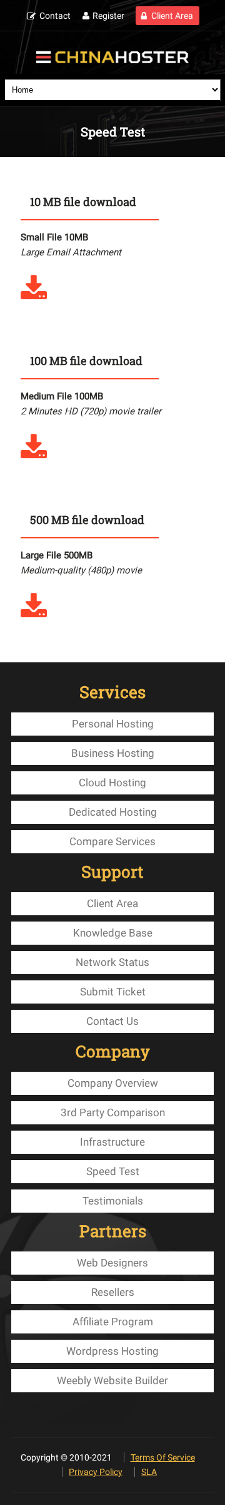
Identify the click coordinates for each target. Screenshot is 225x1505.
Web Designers (112, 1262)
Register (108, 16)
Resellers (112, 1292)
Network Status (112, 962)
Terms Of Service (163, 1457)
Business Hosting (112, 753)
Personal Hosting (113, 723)
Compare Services (112, 841)
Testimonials (112, 1200)
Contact (55, 16)
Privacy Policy (95, 1472)
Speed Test (112, 1171)
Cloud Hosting (112, 782)
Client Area (172, 16)
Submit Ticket (113, 991)
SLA (149, 1472)
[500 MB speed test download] (34, 614)
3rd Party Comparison (113, 1112)
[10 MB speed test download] (34, 296)
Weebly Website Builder (112, 1380)
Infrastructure (112, 1142)
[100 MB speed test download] (34, 455)
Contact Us (112, 1021)
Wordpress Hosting (112, 1351)
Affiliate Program (112, 1321)
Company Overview (113, 1083)
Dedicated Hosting (113, 812)
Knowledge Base (112, 933)
